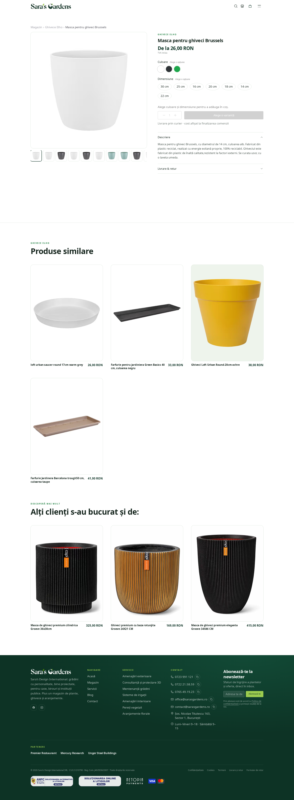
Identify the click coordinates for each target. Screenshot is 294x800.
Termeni (222, 770)
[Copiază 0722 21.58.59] (198, 684)
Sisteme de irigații (134, 695)
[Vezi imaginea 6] (99, 155)
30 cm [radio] (165, 86)
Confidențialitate (196, 770)
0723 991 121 (184, 677)
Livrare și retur (236, 770)
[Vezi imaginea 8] (124, 155)
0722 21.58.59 (184, 684)
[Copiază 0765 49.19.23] (198, 692)
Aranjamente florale (136, 713)
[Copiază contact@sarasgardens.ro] (214, 707)
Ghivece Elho (53, 27)
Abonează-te (255, 693)
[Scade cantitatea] (164, 115)
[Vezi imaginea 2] (48, 155)
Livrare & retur (167, 169)
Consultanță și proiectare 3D (141, 682)
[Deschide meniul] (259, 6)
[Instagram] (42, 707)
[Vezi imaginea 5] (86, 155)
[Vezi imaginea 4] (73, 155)
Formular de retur (255, 770)
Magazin (36, 27)
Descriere (164, 137)
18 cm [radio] (229, 86)
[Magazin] (242, 6)
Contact (92, 701)
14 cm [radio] (245, 86)
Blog (90, 695)
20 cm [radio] (213, 86)
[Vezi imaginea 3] (61, 155)
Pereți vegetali (132, 707)
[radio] (161, 69)
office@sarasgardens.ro (191, 699)
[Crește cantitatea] (175, 115)
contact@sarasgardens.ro (192, 707)
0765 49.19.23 (184, 692)
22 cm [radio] (165, 96)
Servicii (92, 689)
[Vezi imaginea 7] (111, 155)
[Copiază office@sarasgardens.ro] (211, 699)
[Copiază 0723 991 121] (197, 677)
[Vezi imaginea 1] (36, 155)
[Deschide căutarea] (235, 6)
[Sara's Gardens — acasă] (51, 6)
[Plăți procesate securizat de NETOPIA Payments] (135, 781)
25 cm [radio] (181, 86)
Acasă (91, 676)
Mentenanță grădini (136, 689)
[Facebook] (34, 707)
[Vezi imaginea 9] (136, 155)
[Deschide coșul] (250, 6)
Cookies (211, 770)
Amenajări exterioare (136, 676)
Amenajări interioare (136, 701)
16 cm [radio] (197, 86)
